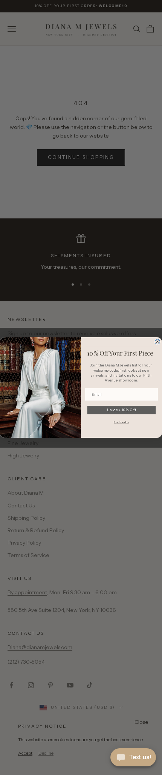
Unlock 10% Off (121, 410)
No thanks (121, 422)
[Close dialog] (157, 341)
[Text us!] (133, 758)
